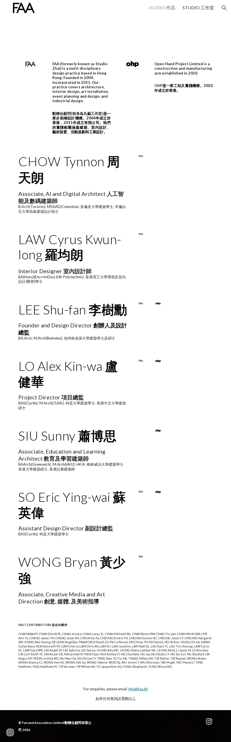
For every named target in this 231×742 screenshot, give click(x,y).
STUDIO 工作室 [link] (198, 7)
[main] (81, 82)
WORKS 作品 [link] (162, 7)
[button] (224, 8)
